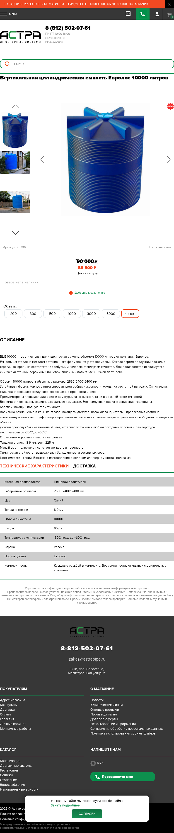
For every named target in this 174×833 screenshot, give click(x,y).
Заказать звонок (143, 14)
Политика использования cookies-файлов (123, 733)
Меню (13, 14)
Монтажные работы (15, 729)
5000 (110, 314)
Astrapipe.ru (20, 809)
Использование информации (113, 724)
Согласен (87, 814)
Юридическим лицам (106, 705)
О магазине (102, 689)
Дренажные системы (16, 766)
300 (33, 314)
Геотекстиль (9, 770)
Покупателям (13, 689)
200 (13, 314)
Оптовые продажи (104, 710)
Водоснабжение (12, 785)
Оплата (5, 714)
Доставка (7, 710)
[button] (42, 160)
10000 (130, 314)
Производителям (103, 714)
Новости (97, 700)
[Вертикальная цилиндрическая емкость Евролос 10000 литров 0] (105, 159)
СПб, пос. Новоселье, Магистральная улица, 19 (87, 671)
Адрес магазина (12, 700)
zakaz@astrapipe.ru (87, 659)
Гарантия (7, 719)
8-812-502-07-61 (87, 648)
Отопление (8, 780)
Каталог (8, 749)
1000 (72, 314)
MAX (100, 763)
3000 (91, 314)
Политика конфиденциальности (23, 819)
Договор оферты (104, 719)
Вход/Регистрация (157, 14)
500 (52, 314)
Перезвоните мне (117, 776)
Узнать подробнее (65, 805)
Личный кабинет (13, 724)
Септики (6, 775)
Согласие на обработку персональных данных (126, 729)
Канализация (10, 761)
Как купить (8, 705)
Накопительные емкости (19, 789)
